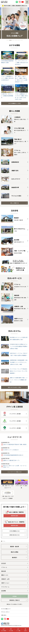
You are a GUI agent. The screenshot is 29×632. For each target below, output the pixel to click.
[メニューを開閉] (27, 2)
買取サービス (4, 575)
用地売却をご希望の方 (15, 600)
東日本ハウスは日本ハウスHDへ (14, 604)
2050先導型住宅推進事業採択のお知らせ (13, 455)
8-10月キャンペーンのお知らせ (11, 450)
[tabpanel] (14, 23)
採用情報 (15, 596)
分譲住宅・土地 (5, 579)
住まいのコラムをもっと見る (14, 387)
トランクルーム (5, 587)
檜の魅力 (14, 557)
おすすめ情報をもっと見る (15, 103)
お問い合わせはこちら (15, 535)
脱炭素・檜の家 (14, 546)
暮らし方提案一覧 (15, 203)
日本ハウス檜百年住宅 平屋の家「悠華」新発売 (14, 444)
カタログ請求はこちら (15, 531)
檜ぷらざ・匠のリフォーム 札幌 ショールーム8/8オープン (14, 466)
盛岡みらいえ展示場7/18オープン (11, 460)
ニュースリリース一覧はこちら (14, 472)
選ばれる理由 (14, 552)
